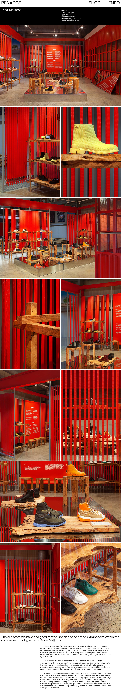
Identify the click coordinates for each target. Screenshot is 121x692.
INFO (114, 3)
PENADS (11, 3)
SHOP (94, 3)
